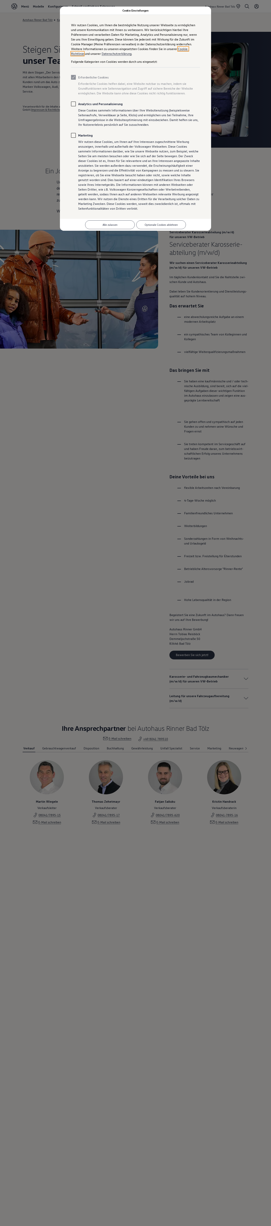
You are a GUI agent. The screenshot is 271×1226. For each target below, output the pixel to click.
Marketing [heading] (85, 135)
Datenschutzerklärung (117, 54)
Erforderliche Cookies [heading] (93, 77)
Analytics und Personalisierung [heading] (100, 104)
